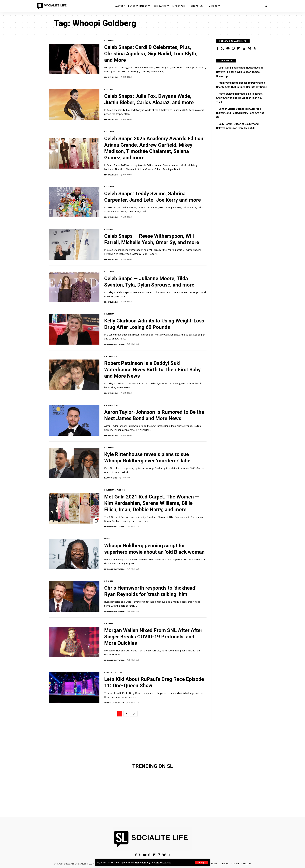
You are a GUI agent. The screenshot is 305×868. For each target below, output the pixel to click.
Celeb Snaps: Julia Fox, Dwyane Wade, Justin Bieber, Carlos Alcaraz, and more (149, 99)
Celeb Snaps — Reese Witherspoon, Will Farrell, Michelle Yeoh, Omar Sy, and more (151, 239)
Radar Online (110, 478)
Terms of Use (163, 862)
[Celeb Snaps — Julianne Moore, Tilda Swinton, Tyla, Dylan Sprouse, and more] (74, 287)
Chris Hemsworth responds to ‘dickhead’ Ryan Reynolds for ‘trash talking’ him (150, 591)
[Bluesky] (249, 48)
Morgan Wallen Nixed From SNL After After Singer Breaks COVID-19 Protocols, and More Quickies (153, 636)
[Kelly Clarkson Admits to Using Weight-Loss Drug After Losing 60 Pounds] (74, 329)
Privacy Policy (142, 862)
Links (107, 539)
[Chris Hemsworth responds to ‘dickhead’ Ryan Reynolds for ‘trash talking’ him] (74, 596)
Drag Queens (111, 672)
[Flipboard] (239, 48)
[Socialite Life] (52, 6)
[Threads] (244, 48)
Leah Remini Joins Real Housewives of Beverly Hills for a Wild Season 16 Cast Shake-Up (239, 72)
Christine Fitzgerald (114, 703)
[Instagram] (233, 48)
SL (117, 356)
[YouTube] (228, 48)
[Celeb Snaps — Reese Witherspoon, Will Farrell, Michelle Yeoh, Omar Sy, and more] (74, 244)
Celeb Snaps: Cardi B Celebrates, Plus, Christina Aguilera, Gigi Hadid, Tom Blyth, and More (150, 53)
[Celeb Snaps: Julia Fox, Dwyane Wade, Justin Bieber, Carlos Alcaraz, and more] (74, 104)
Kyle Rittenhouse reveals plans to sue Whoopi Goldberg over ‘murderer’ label (148, 457)
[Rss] (255, 48)
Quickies (108, 356)
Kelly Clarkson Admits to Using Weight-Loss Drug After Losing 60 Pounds (154, 324)
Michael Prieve (111, 77)
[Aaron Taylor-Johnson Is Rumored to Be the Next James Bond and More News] (74, 420)
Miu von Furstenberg (114, 344)
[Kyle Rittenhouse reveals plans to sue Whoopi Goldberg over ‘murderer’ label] (74, 463)
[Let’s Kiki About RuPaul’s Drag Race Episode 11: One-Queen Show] (74, 687)
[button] (201, 862)
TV (121, 672)
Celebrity (109, 40)
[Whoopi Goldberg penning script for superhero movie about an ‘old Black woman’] (74, 554)
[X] (222, 48)
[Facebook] (217, 48)
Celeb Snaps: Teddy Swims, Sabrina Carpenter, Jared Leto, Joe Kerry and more (152, 196)
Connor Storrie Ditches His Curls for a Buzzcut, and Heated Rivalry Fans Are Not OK (240, 113)
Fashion (121, 490)
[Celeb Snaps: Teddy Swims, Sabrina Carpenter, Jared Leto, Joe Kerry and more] (74, 202)
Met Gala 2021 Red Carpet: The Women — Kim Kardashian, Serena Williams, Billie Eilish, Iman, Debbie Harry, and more (151, 503)
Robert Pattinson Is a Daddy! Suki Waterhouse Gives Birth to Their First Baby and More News (152, 369)
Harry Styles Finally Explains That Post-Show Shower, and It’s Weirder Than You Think (239, 98)
